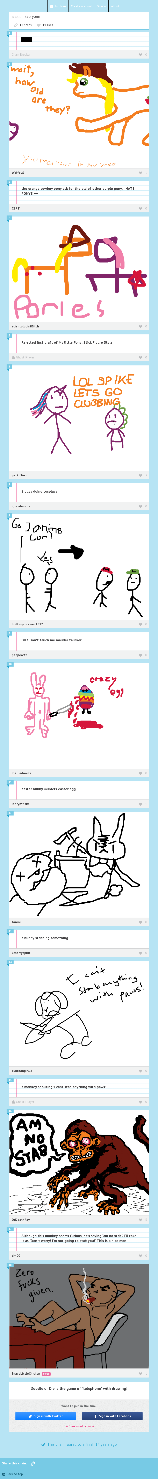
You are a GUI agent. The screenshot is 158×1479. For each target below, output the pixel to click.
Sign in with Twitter (48, 1416)
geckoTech (19, 475)
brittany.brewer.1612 (27, 624)
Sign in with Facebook (114, 1416)
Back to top (14, 1474)
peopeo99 (19, 655)
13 (10, 931)
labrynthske (21, 804)
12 (10, 813)
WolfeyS (18, 172)
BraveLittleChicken (26, 1373)
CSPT (16, 208)
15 (10, 1080)
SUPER (46, 1374)
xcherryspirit (21, 953)
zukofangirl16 (22, 1071)
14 (10, 962)
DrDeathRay (21, 1220)
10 (10, 664)
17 (10, 1229)
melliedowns (21, 773)
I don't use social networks (79, 1426)
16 (10, 1111)
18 (10, 1265)
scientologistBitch (25, 326)
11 (10, 782)
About (115, 6)
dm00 (16, 1255)
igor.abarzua (21, 506)
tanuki (16, 922)
